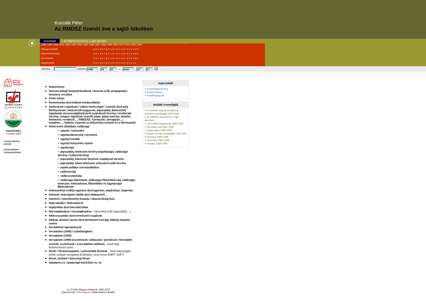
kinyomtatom (12, 149)
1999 (110, 44)
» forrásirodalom (153, 92)
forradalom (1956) (60, 235)
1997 (98, 44)
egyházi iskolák (70, 139)
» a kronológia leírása (156, 88)
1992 (68, 44)
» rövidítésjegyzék (154, 95)
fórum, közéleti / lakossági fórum (69, 258)
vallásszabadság (71, 175)
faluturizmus (57, 86)
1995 (86, 44)
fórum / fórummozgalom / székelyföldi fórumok (78, 251)
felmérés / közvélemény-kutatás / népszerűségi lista (81, 198)
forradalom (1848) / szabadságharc (71, 231)
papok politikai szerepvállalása (79, 167)
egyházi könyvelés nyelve (76, 143)
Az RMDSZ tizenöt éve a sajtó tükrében (85, 41)
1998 (104, 44)
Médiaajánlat (84, 292)
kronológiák (50, 41)
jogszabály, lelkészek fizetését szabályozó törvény (92, 159)
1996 (92, 44)
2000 (116, 44)
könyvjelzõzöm (13, 152)
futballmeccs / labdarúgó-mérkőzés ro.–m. (75, 262)
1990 (56, 44)
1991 (62, 44)
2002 (128, 44)
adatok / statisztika (72, 130)
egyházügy (67, 147)
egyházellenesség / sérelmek (78, 134)
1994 (80, 44)
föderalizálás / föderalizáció (66, 203)
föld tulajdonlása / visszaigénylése (70, 211)
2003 (134, 44)
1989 (50, 44)
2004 (139, 44)
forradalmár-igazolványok (65, 227)
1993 (74, 44)
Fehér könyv (57, 98)
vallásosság (68, 171)
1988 (44, 44)
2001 (122, 44)
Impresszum (68, 292)
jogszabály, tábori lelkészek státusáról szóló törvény (93, 163)
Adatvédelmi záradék (103, 292)
